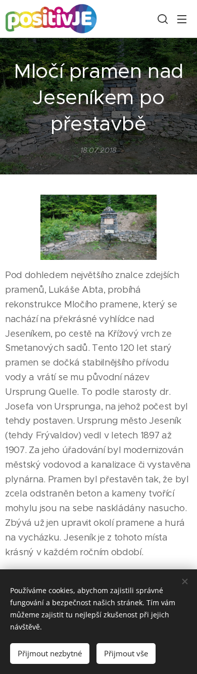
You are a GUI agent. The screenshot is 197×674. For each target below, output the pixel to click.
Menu (182, 19)
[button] (162, 18)
